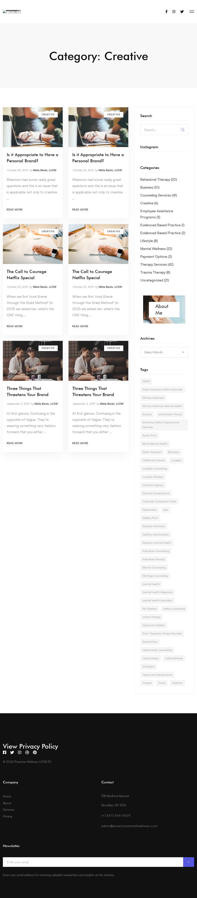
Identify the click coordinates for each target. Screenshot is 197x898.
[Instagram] (173, 11)
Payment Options (156, 256)
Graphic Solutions (154, 526)
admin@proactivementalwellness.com (129, 826)
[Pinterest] (34, 752)
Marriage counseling (155, 575)
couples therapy (153, 476)
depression (150, 509)
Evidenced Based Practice (162, 225)
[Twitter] (182, 11)
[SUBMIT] (188, 862)
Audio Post (150, 435)
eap (165, 509)
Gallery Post (150, 517)
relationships (151, 658)
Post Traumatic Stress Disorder (162, 633)
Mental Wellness (156, 248)
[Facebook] (166, 11)
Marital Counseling (154, 567)
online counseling (174, 608)
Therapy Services (157, 264)
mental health (151, 584)
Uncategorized (154, 280)
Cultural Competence (156, 493)
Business (149, 187)
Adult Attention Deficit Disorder (163, 389)
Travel (161, 682)
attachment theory (170, 414)
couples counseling (155, 468)
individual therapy (154, 559)
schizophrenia (174, 658)
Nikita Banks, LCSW (44, 170)
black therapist (152, 452)
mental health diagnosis (158, 592)
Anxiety (147, 414)
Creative (149, 203)
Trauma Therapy (155, 272)
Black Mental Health (155, 443)
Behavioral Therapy (158, 179)
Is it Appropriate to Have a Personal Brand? (32, 157)
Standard (148, 666)
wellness (177, 682)
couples (176, 460)
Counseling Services (158, 195)
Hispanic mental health (157, 542)
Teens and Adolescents (157, 674)
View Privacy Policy (30, 746)
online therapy (152, 616)
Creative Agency (153, 485)
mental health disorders (157, 600)
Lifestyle (149, 241)
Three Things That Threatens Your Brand (27, 391)
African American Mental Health (162, 406)
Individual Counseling (156, 551)
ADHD (146, 381)
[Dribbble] (27, 752)
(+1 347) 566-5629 (116, 815)
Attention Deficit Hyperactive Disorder (161, 425)
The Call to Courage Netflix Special (26, 274)
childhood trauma (154, 460)
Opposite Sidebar (154, 625)
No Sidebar (150, 608)
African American (153, 397)
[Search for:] (164, 129)
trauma (147, 682)
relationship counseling (157, 650)
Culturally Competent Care (159, 501)
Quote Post (150, 641)
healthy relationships (156, 534)
